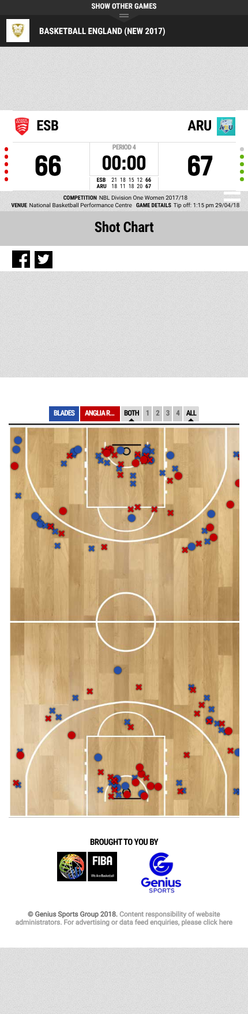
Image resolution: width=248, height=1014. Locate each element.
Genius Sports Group (161, 873)
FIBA (87, 873)
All (191, 413)
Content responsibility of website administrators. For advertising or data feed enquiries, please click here (124, 918)
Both (131, 413)
